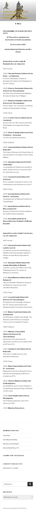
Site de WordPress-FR (11, 448)
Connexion (6, 435)
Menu (19, 24)
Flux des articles (10, 440)
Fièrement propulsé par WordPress (14, 508)
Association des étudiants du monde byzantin (15, 14)
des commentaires (11, 444)
